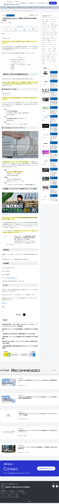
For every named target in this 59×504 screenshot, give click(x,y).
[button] (55, 88)
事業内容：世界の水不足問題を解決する (18, 59)
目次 (19, 57)
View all (53, 370)
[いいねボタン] (3, 34)
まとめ (12, 69)
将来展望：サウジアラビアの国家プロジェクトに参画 (20, 64)
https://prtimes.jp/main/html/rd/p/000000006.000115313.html (14, 158)
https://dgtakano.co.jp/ (8, 94)
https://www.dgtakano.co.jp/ (11, 277)
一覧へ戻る (18, 314)
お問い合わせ (53, 3)
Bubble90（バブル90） (16, 61)
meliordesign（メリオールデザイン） (19, 63)
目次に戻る (4, 303)
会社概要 (12, 68)
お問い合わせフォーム (45, 468)
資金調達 (12, 66)
